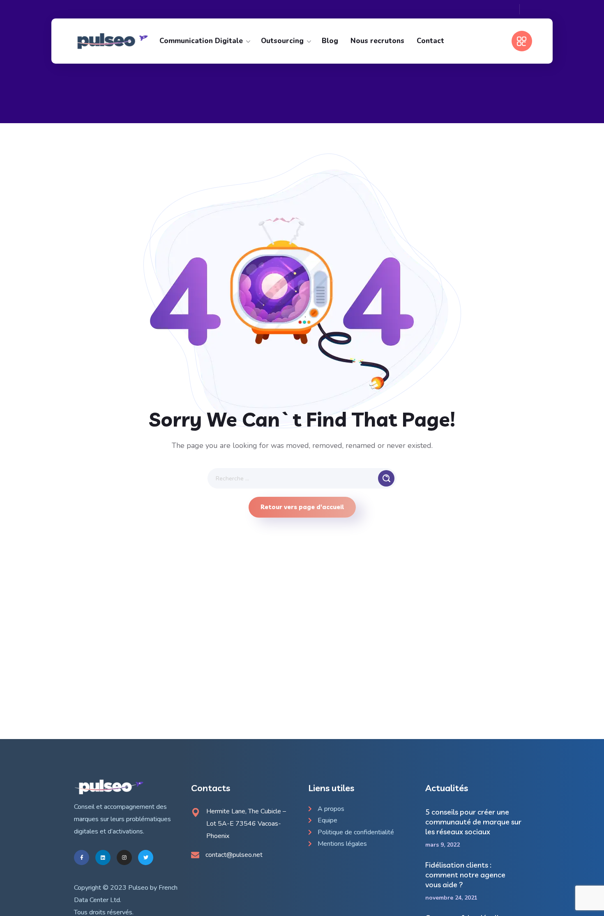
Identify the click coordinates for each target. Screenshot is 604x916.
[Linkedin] (103, 857)
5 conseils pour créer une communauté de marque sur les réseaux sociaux (473, 821)
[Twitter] (145, 857)
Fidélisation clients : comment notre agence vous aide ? (465, 874)
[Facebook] (81, 857)
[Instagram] (124, 857)
